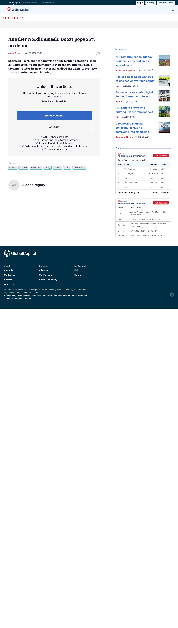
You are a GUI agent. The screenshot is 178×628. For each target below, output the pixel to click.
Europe (57, 168)
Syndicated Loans (124, 137)
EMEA (67, 168)
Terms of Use (24, 295)
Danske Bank (79, 168)
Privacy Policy (38, 295)
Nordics (12, 168)
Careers (8, 280)
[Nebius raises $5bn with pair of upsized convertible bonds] (164, 80)
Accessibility (10, 295)
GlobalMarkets (47, 2)
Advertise (44, 270)
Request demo (54, 115)
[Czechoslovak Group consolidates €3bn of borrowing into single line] (164, 127)
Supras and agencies (126, 70)
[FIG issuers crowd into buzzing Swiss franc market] (164, 111)
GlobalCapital (13, 2)
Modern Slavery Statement (58, 295)
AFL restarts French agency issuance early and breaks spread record (134, 61)
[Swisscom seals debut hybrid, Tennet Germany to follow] (164, 95)
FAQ (76, 270)
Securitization (30, 2)
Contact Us (9, 275)
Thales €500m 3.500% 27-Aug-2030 (145, 235)
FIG (117, 117)
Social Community (48, 280)
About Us (8, 270)
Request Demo (166, 2)
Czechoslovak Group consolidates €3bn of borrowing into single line (132, 128)
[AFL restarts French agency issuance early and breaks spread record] (164, 60)
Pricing (150, 2)
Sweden (23, 168)
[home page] (18, 9)
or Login (54, 126)
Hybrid (118, 101)
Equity (6, 17)
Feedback (9, 284)
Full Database (161, 156)
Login (140, 2)
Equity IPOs (17, 17)
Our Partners (45, 275)
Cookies (27, 298)
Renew (77, 275)
